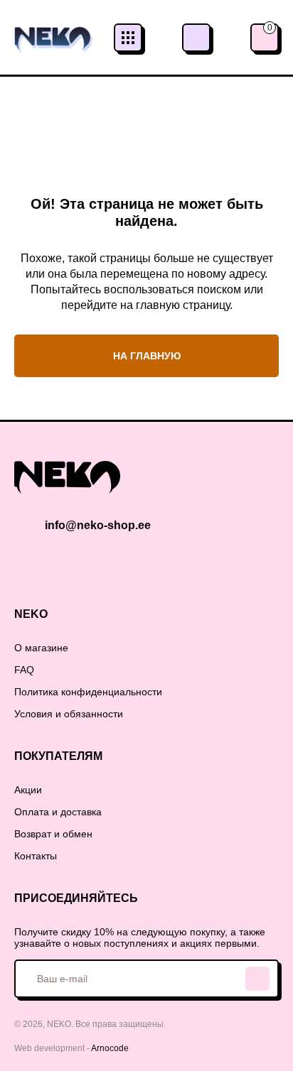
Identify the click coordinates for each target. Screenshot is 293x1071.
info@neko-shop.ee (98, 525)
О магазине (41, 647)
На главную (147, 355)
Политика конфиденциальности (88, 691)
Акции (28, 789)
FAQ (24, 669)
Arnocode (110, 1048)
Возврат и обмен (53, 833)
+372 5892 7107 (196, 37)
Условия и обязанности (68, 713)
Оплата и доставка (58, 811)
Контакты (35, 855)
